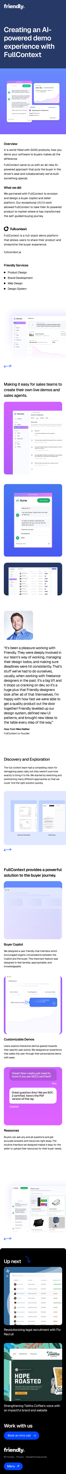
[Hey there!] (15, 7)
